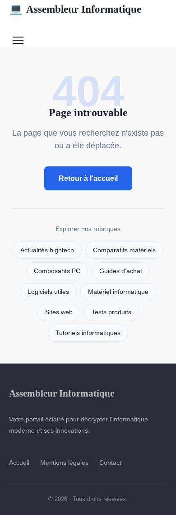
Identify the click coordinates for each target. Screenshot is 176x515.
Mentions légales (64, 462)
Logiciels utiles (48, 291)
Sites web (59, 312)
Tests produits (111, 312)
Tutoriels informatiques (88, 333)
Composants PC (57, 271)
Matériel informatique (118, 291)
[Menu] (18, 40)
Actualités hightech (47, 250)
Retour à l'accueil (88, 178)
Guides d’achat (120, 271)
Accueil (19, 462)
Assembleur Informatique (75, 9)
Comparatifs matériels (124, 250)
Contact (110, 462)
